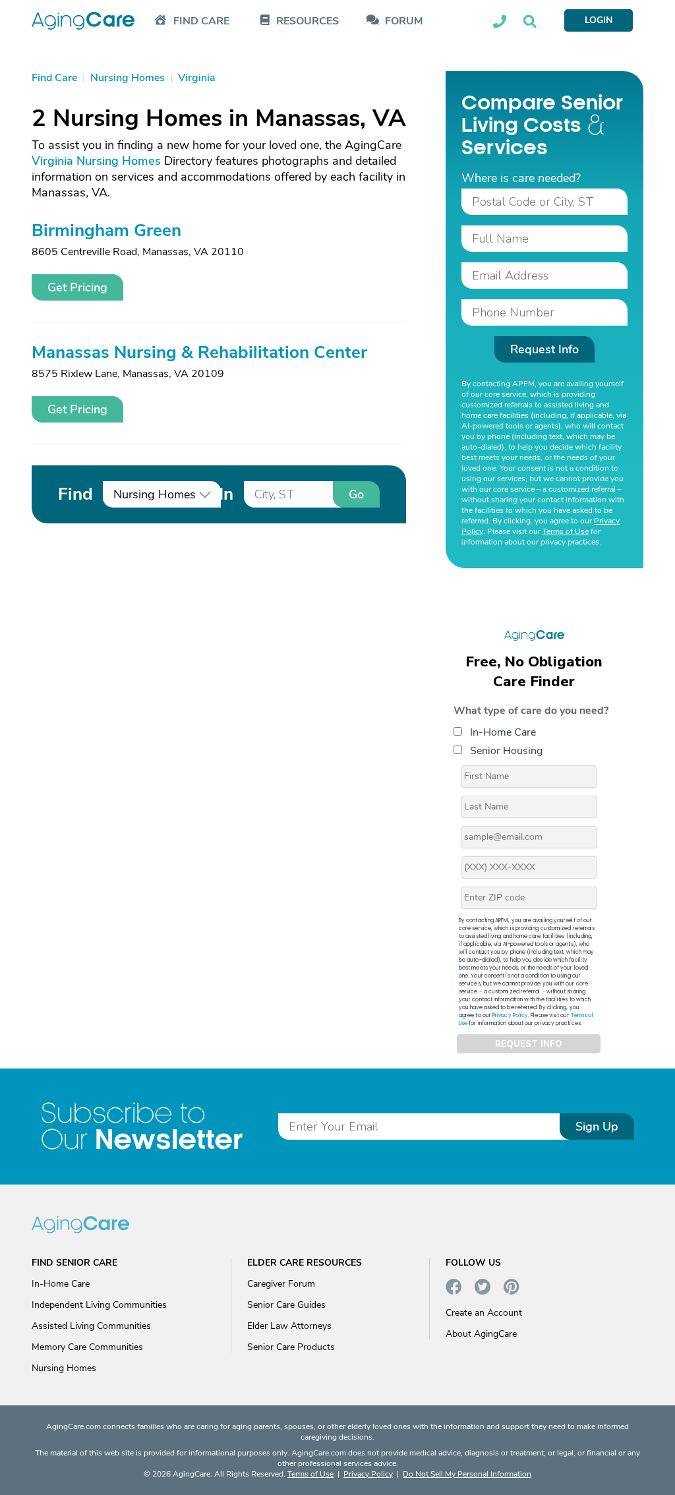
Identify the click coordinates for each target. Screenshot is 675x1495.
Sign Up (596, 1126)
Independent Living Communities (99, 1305)
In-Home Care (503, 732)
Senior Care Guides (286, 1305)
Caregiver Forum (281, 1283)
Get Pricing (77, 287)
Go (356, 494)
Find (75, 494)
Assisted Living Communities (91, 1326)
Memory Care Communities (87, 1347)
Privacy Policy (510, 1015)
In (226, 494)
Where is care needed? (521, 178)
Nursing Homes (64, 1368)
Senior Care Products (291, 1347)
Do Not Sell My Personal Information (467, 1474)
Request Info (544, 349)
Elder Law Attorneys (289, 1326)
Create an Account (484, 1312)
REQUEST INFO (528, 1044)
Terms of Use (566, 531)
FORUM (404, 21)
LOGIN (598, 20)
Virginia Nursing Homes (96, 161)
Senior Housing (506, 751)
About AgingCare (481, 1334)
